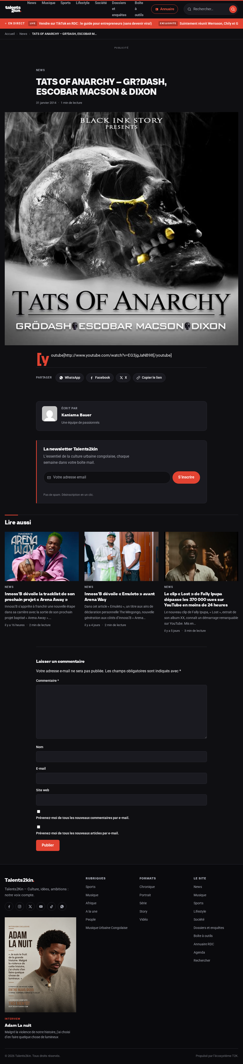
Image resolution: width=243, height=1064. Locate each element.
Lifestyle (200, 911)
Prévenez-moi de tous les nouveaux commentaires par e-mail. (82, 818)
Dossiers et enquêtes (209, 928)
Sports (90, 887)
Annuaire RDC (204, 944)
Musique (92, 895)
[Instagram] (19, 906)
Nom (39, 747)
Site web (42, 790)
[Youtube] (41, 906)
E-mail (41, 769)
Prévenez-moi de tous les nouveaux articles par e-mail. (77, 833)
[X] (30, 906)
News (23, 34)
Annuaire (167, 9)
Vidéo (144, 920)
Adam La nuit (18, 1025)
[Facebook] (9, 906)
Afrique (91, 903)
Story (143, 911)
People (91, 920)
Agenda (199, 952)
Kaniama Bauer (76, 415)
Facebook (102, 377)
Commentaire (47, 681)
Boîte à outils (203, 936)
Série (143, 903)
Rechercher (202, 961)
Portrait (145, 895)
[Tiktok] (51, 906)
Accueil (10, 34)
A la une (91, 911)
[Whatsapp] (62, 906)
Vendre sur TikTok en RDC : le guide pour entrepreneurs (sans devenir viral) (91, 23)
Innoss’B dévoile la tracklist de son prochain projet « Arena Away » (40, 596)
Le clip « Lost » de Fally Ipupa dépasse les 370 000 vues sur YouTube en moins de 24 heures (196, 599)
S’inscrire (186, 477)
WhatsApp (72, 377)
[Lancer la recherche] (233, 9)
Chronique (147, 887)
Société (199, 920)
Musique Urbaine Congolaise (106, 928)
